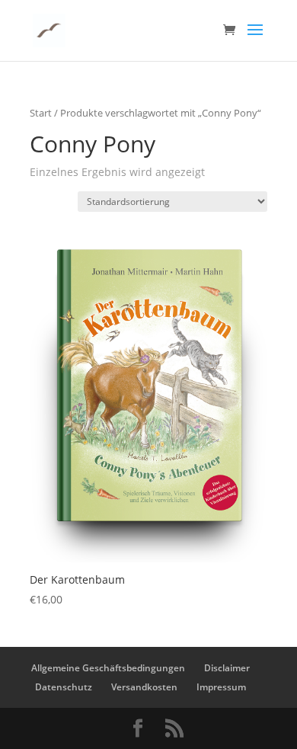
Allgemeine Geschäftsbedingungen (108, 667)
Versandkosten (144, 686)
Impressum (221, 686)
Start (41, 113)
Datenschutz (63, 686)
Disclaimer (227, 667)
